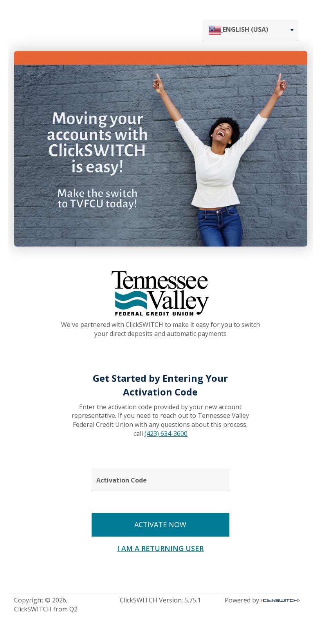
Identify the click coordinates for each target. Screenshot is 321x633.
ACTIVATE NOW (160, 524)
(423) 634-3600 (166, 433)
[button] (292, 30)
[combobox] (250, 30)
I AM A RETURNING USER (160, 548)
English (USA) (245, 29)
